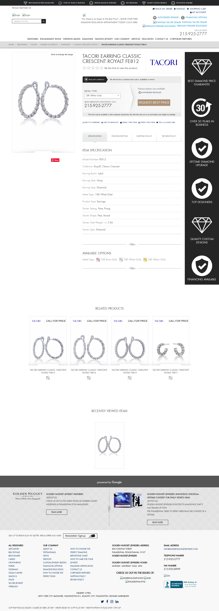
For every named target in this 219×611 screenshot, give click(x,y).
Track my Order (163, 9)
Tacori (34, 45)
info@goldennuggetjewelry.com (181, 549)
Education (147, 39)
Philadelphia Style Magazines (73, 504)
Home (11, 45)
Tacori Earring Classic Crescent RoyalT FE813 (48, 371)
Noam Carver (15, 573)
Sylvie (11, 579)
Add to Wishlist (111, 122)
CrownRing (15, 562)
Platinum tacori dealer (194, 22)
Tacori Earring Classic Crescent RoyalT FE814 (89, 371)
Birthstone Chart (79, 556)
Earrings (66, 45)
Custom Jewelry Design (54, 562)
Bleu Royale (14, 552)
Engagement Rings (50, 39)
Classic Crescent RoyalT (86, 45)
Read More (56, 512)
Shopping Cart (197, 9)
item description (119, 136)
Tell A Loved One (166, 122)
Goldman (13, 569)
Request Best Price (154, 102)
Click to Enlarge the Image (62, 54)
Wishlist (180, 9)
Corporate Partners (181, 39)
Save (56, 160)
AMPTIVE (74, 608)
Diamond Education (53, 569)
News (46, 556)
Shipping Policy (144, 136)
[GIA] (167, 575)
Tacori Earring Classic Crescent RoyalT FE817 (171, 371)
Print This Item (147, 122)
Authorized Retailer (168, 17)
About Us (47, 549)
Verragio (13, 586)
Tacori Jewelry (16, 583)
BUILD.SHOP (107, 608)
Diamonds (87, 39)
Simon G (13, 576)
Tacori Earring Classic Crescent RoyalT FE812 (124, 45)
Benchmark (14, 556)
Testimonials (49, 552)
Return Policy (169, 136)
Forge (12, 566)
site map (117, 608)
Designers (32, 39)
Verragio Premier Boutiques (191, 25)
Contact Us (161, 39)
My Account (199, 12)
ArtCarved (14, 549)
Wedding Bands (71, 39)
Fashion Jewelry (104, 39)
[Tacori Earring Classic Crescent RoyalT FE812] (43, 101)
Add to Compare (92, 122)
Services (135, 39)
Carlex (12, 559)
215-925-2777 (98, 105)
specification (94, 136)
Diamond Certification (81, 566)
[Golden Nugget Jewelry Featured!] (27, 496)
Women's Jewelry (49, 45)
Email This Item (129, 122)
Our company (122, 39)
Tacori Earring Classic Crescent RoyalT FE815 (130, 371)
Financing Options (196, 17)
